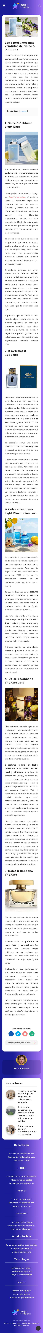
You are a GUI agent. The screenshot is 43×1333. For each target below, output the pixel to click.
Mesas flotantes (21, 1160)
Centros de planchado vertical (21, 1176)
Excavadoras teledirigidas (21, 1202)
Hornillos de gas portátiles (21, 1297)
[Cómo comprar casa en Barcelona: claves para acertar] (11, 1129)
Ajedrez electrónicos (21, 1271)
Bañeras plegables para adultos (21, 1245)
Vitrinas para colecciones (21, 1153)
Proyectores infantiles (21, 1274)
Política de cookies (21, 1326)
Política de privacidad (30, 1323)
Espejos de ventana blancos (21, 1157)
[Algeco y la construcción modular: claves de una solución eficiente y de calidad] (11, 1110)
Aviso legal (16, 1323)
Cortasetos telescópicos (22, 1222)
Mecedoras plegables (21, 1180)
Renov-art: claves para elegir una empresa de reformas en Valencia (27, 1096)
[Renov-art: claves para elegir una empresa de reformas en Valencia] (11, 1094)
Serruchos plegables (21, 1229)
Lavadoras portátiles (21, 1268)
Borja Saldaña (21, 1068)
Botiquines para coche (21, 1248)
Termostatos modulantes (21, 1183)
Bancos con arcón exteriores (21, 1225)
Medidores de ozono (21, 1252)
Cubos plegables (21, 1294)
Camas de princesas (21, 1199)
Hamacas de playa (21, 1290)
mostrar (24, 111)
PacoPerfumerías (17, 197)
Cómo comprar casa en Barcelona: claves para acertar (27, 1130)
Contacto (7, 1323)
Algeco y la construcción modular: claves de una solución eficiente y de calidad (26, 1114)
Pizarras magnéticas (22, 1206)
